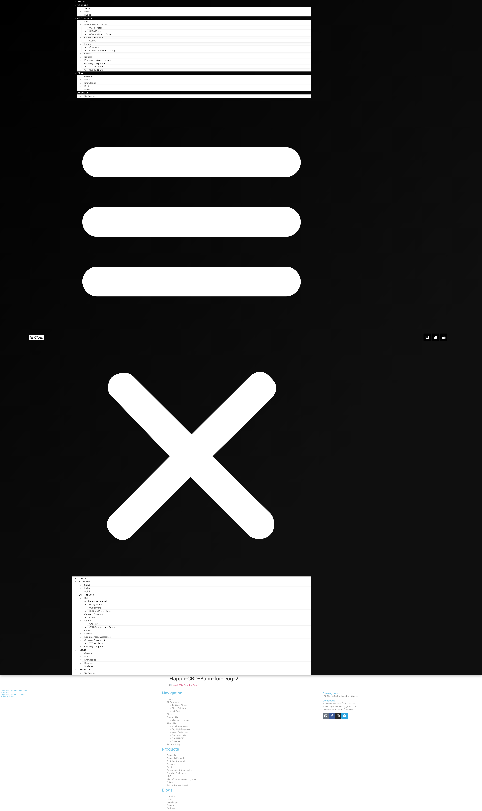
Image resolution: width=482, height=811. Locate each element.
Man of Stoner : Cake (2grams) (181, 779)
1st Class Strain (179, 705)
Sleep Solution (179, 708)
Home (83, 578)
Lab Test (176, 711)
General (88, 76)
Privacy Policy (7, 696)
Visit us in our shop (181, 720)
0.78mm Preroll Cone (100, 34)
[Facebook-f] (332, 716)
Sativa (87, 8)
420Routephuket (180, 726)
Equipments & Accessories (97, 60)
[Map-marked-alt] (443, 337)
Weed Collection (180, 732)
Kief (86, 21)
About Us (82, 92)
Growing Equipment (176, 773)
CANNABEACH (179, 738)
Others (87, 54)
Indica (87, 11)
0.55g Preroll (95, 31)
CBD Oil (93, 41)
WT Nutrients (96, 66)
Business (88, 86)
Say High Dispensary (182, 729)
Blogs (80, 73)
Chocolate (94, 47)
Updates (88, 89)
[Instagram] (338, 716)
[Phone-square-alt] (435, 337)
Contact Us (89, 96)
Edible (170, 767)
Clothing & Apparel (93, 70)
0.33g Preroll (96, 28)
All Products (84, 18)
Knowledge (90, 83)
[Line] (427, 337)
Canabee (176, 741)
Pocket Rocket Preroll (177, 785)
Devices (88, 57)
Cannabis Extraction (176, 758)
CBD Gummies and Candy (102, 50)
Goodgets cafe (179, 735)
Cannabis (82, 5)
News (87, 80)
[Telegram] (344, 716)
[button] (191, 337)
